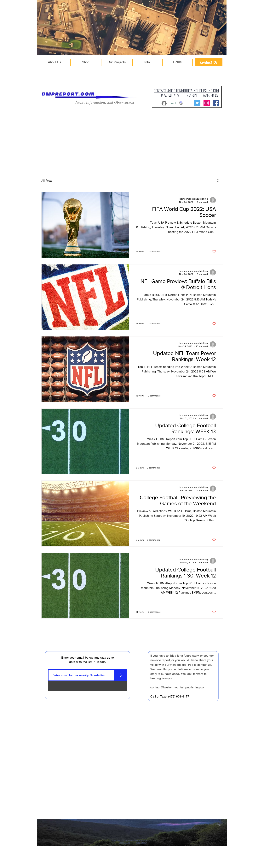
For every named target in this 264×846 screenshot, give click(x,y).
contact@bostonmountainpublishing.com (178, 687)
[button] (181, 103)
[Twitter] (197, 103)
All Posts (46, 180)
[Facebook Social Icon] (216, 103)
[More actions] (138, 200)
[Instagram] (207, 103)
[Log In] (160, 103)
